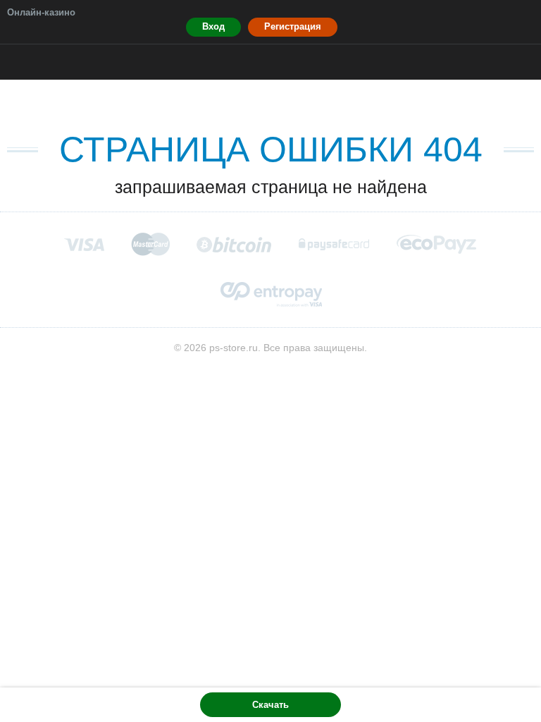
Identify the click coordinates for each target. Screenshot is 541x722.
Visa (84, 244)
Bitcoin (235, 244)
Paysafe (334, 244)
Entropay (271, 294)
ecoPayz (437, 244)
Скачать (270, 704)
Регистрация (292, 26)
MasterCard (150, 244)
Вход (213, 26)
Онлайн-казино (41, 12)
